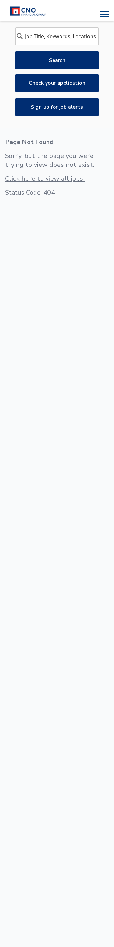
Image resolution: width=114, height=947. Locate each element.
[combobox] (57, 36)
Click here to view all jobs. (45, 178)
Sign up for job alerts (57, 107)
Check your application (57, 83)
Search (57, 60)
